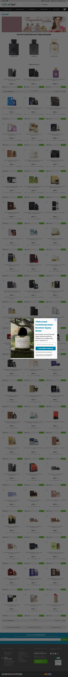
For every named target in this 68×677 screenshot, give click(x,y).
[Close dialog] (55, 320)
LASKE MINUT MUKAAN (45, 348)
